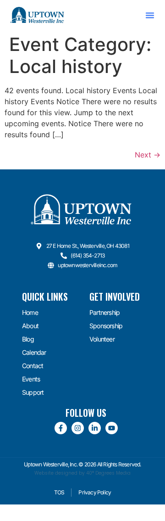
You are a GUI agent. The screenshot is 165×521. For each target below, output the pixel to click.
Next (147, 154)
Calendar (34, 352)
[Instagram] (78, 428)
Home (30, 312)
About (30, 326)
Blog (28, 339)
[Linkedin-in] (94, 428)
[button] (150, 15)
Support (33, 392)
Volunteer (102, 339)
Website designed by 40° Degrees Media (82, 473)
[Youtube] (111, 428)
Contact (32, 366)
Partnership (104, 312)
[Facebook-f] (61, 428)
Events (31, 379)
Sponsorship (105, 326)
